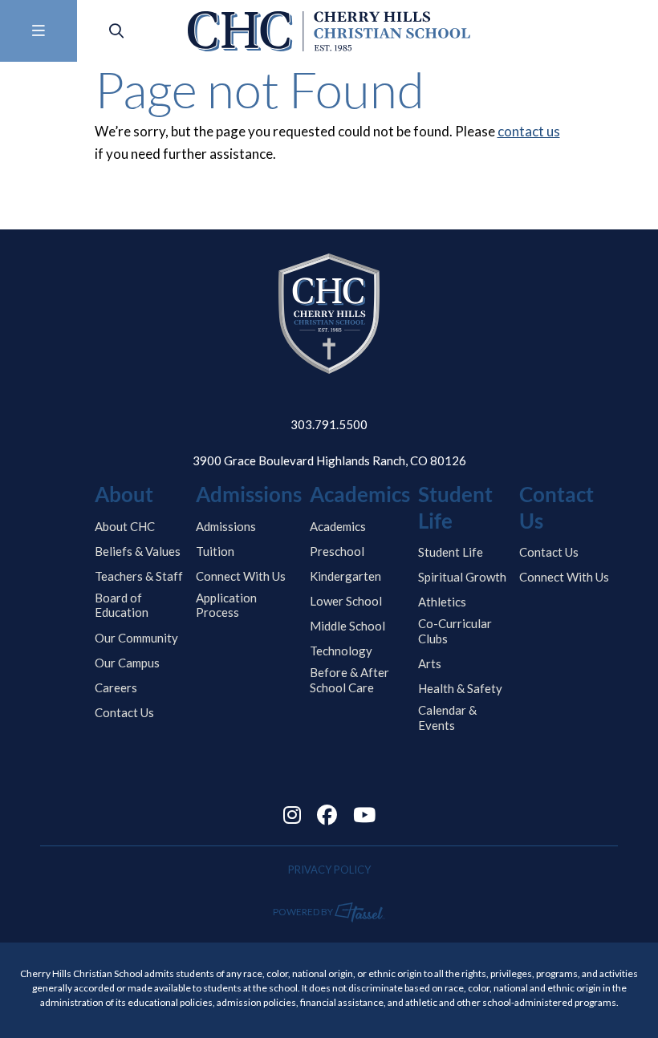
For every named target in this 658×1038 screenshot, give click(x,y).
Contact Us (124, 712)
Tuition (215, 551)
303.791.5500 (329, 424)
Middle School (347, 625)
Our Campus (127, 662)
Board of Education (121, 605)
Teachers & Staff (139, 576)
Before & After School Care (349, 680)
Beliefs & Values (138, 551)
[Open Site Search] (116, 31)
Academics (338, 526)
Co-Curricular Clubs (455, 631)
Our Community (136, 638)
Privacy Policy (329, 869)
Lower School (346, 601)
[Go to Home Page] (329, 31)
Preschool (337, 551)
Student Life (450, 552)
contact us (529, 131)
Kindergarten (345, 576)
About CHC (125, 526)
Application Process (226, 605)
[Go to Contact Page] (631, 31)
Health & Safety (460, 688)
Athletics (442, 601)
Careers (116, 687)
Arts (429, 663)
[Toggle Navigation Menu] (38, 31)
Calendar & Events (447, 717)
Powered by (304, 912)
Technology (341, 650)
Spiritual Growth (462, 577)
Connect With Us (241, 576)
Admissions (226, 526)
